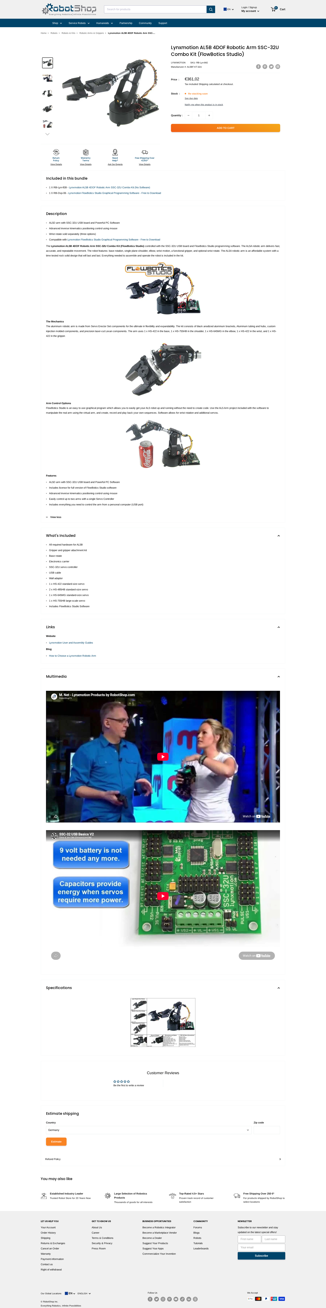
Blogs (196, 1232)
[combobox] (155, 9)
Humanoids (103, 23)
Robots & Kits (68, 33)
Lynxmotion (178, 62)
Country (51, 1122)
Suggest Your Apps (153, 1248)
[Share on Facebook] (258, 66)
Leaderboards (201, 1248)
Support (162, 23)
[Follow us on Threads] (195, 1299)
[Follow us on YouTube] (176, 1299)
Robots (54, 33)
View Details (56, 164)
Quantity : (177, 115)
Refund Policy (53, 1159)
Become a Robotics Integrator (159, 1227)
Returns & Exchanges (53, 1243)
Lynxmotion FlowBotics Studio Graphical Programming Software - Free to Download (114, 193)
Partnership (126, 23)
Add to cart (225, 127)
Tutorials (198, 1243)
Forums (197, 1227)
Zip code (259, 1122)
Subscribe (261, 1255)
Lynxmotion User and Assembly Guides (71, 642)
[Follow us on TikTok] (182, 1299)
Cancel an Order (50, 1248)
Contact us (47, 1264)
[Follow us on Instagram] (163, 1299)
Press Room (99, 1248)
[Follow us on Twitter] (156, 1299)
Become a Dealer (152, 1237)
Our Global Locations (51, 1293)
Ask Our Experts (115, 164)
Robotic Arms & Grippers (91, 33)
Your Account (48, 1227)
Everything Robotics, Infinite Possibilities (61, 1305)
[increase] (209, 115)
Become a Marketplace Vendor (159, 1232)
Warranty (46, 1253)
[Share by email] (277, 66)
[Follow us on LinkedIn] (188, 1299)
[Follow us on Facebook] (150, 1299)
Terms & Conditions (102, 1237)
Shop (55, 23)
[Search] (211, 9)
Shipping (45, 1237)
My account (249, 11)
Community (145, 23)
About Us (97, 1227)
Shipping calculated (209, 84)
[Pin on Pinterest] (264, 66)
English (83, 1293)
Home (44, 33)
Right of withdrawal (51, 1269)
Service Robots (77, 23)
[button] (47, 134)
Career (95, 1232)
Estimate (56, 1141)
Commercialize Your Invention (159, 1253)
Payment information (52, 1259)
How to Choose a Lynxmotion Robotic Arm (72, 655)
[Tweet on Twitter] (271, 66)
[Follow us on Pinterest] (169, 1299)
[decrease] (188, 115)
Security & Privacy (102, 1243)
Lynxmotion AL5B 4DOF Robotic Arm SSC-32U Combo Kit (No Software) (109, 187)
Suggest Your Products (155, 1243)
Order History (48, 1232)
